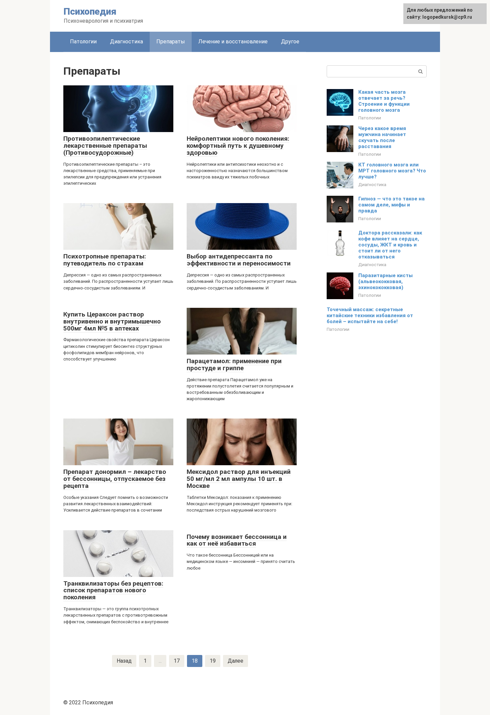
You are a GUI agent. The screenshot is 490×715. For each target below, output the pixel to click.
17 (177, 661)
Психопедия (90, 11)
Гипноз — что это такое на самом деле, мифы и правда (391, 205)
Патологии (83, 41)
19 (213, 661)
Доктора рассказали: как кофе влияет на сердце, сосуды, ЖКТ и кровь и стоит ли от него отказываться (390, 245)
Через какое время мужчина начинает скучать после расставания (382, 137)
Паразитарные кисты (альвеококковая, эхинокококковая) (385, 281)
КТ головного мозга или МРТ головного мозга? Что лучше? (392, 171)
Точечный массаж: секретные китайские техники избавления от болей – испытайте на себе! (370, 315)
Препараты (170, 41)
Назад (124, 661)
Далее (235, 661)
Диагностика (126, 41)
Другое (290, 41)
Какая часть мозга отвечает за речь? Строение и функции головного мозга (384, 101)
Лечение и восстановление (233, 41)
